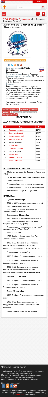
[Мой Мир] (18, 65)
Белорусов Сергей (16, 133)
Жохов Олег (13, 155)
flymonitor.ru (19, 395)
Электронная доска (11, 109)
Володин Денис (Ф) (16, 139)
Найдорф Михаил (15, 161)
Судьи (7, 112)
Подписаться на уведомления (15, 60)
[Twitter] (12, 65)
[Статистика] (16, 115)
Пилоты (34, 109)
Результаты (9, 115)
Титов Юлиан (14, 145)
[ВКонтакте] (9, 65)
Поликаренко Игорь (16, 130)
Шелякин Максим (15, 158)
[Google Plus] (21, 65)
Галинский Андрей (16, 149)
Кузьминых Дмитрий (16, 136)
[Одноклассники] (15, 65)
